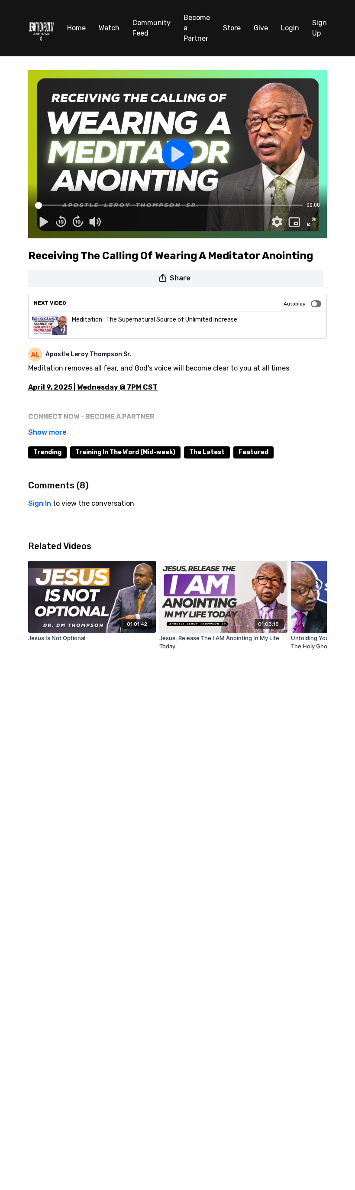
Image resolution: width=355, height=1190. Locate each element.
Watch (109, 28)
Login (290, 28)
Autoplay (295, 304)
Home (76, 28)
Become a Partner (197, 27)
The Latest (207, 452)
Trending (47, 452)
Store (232, 28)
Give (261, 28)
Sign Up (319, 28)
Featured (253, 452)
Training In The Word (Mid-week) (125, 452)
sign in (39, 503)
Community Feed (151, 28)
